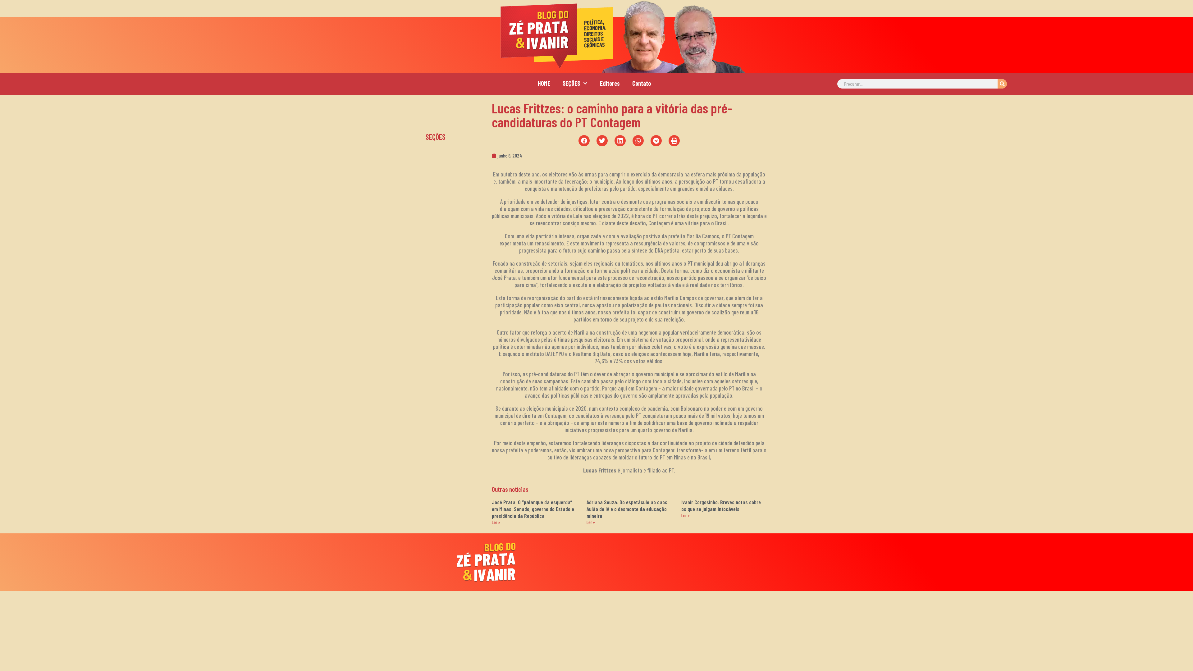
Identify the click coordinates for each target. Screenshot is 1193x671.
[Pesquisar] (1002, 84)
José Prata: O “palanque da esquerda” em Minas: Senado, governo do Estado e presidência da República (533, 509)
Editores (610, 83)
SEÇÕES (571, 83)
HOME (544, 83)
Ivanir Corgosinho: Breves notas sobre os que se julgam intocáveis (721, 505)
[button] (584, 140)
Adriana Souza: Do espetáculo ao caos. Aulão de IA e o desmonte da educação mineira (628, 509)
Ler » (496, 522)
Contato (641, 83)
